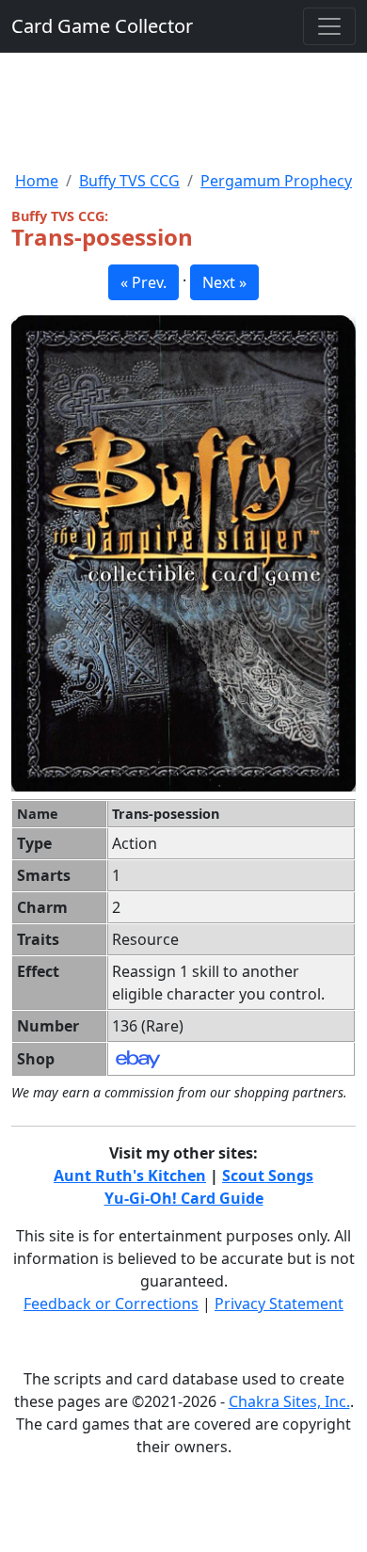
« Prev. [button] (143, 282)
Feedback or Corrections (111, 1303)
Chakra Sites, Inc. (289, 1401)
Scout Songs (267, 1175)
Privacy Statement (279, 1303)
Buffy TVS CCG (129, 180)
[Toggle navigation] (329, 26)
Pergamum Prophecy (276, 180)
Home (36, 180)
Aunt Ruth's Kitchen (130, 1175)
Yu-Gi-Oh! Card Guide (183, 1198)
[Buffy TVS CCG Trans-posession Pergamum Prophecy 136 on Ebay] (138, 1058)
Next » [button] (224, 282)
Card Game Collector (102, 26)
